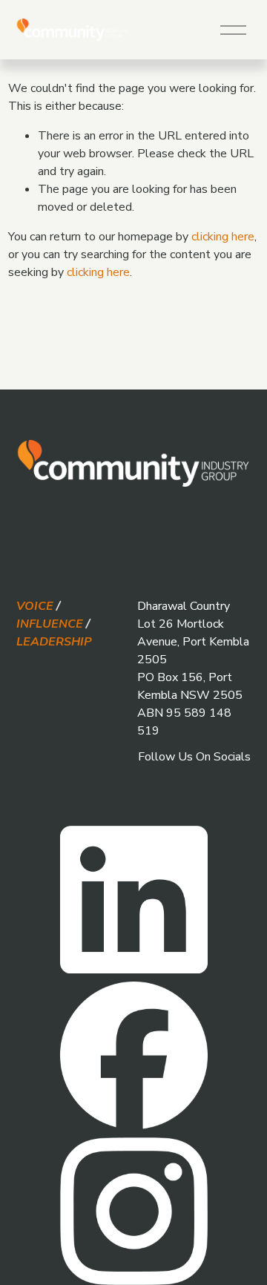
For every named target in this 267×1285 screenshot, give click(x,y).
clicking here (222, 237)
